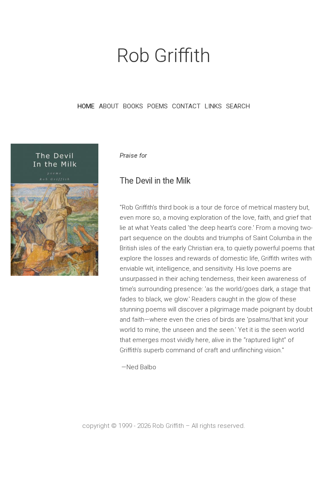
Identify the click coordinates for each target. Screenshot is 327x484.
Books (133, 106)
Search (238, 106)
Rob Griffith (163, 55)
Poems (157, 106)
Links (213, 106)
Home (86, 106)
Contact (186, 106)
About (109, 106)
